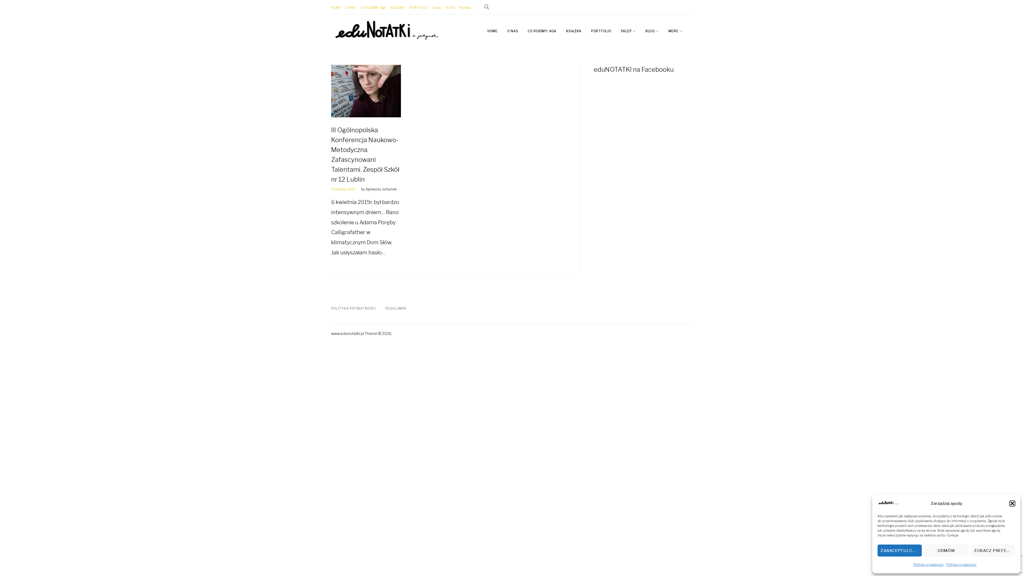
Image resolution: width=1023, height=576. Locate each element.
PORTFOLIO (418, 8)
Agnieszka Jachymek (381, 189)
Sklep (437, 8)
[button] (1012, 503)
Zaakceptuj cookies (900, 550)
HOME (335, 8)
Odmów (946, 550)
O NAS (350, 8)
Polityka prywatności (929, 565)
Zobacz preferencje (994, 550)
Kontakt (465, 8)
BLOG (450, 8)
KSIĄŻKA (397, 8)
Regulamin (395, 308)
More (673, 31)
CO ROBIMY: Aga (373, 8)
